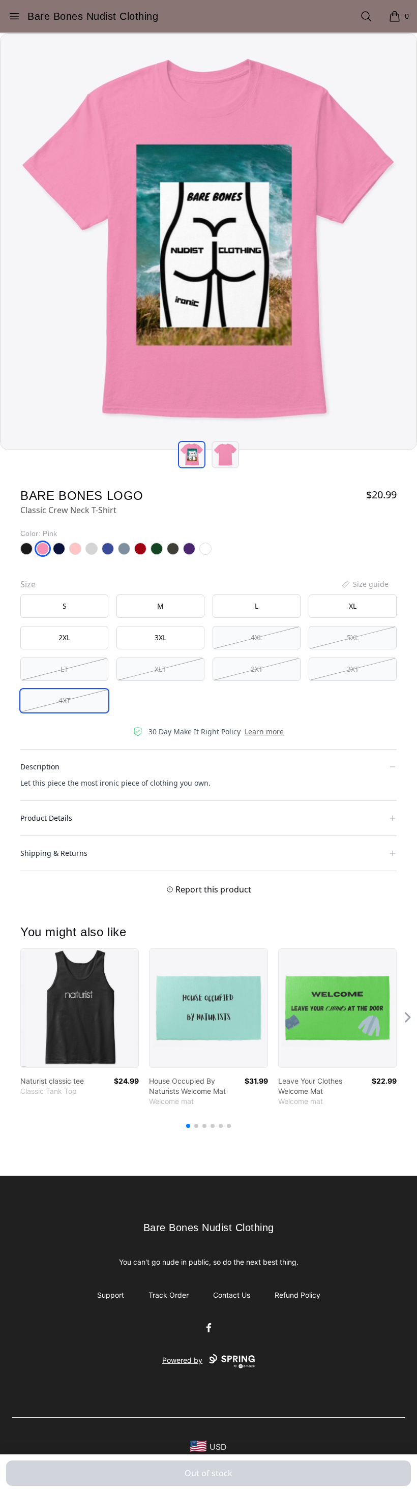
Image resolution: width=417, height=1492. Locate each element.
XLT (160, 669)
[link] (79, 1008)
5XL (353, 637)
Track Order (168, 1295)
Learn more (264, 731)
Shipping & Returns (53, 853)
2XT (257, 669)
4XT (64, 700)
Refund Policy (297, 1295)
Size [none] (28, 584)
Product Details (46, 818)
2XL (64, 637)
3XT (353, 669)
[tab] (191, 454)
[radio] (64, 606)
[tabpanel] (208, 241)
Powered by (182, 1360)
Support (110, 1295)
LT (64, 669)
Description (39, 766)
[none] (365, 584)
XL (352, 606)
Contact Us (231, 1295)
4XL (256, 637)
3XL (160, 637)
